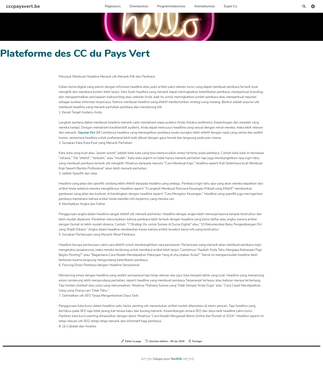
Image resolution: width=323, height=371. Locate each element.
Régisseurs (113, 6)
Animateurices (204, 6)
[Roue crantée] (313, 6)
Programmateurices (171, 6)
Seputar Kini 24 (89, 132)
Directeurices (139, 6)
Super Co (230, 6)
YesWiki (176, 359)
